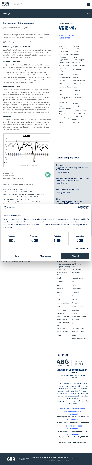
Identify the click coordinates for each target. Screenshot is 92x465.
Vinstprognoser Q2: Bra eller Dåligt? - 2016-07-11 (20, 197)
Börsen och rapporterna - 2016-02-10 (16, 261)
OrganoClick (76, 289)
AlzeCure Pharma (65, 49)
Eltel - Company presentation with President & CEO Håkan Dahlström (69, 203)
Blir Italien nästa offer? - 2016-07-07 (16, 199)
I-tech (76, 52)
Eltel (60, 83)
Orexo (75, 74)
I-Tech (74, 267)
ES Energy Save (64, 98)
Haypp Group (63, 114)
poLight (74, 299)
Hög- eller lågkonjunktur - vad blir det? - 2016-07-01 (21, 202)
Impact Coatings (64, 118)
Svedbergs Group (79, 110)
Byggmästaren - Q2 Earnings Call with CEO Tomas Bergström (72, 169)
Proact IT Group (79, 80)
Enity (60, 91)
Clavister (60, 289)
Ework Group (61, 310)
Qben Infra (77, 83)
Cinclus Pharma (64, 65)
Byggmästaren (64, 60)
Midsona (77, 62)
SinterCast (77, 91)
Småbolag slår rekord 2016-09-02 (15, 189)
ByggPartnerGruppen (66, 62)
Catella (59, 278)
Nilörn (74, 281)
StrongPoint (77, 106)
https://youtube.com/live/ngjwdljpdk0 (73, 432)
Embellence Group (65, 87)
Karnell (76, 54)
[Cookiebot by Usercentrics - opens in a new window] (79, 207)
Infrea (61, 122)
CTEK (61, 74)
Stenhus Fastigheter (79, 316)
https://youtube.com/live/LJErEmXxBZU (73, 422)
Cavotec (59, 281)
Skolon (75, 94)
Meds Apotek (76, 272)
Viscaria (74, 335)
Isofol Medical (78, 49)
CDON (59, 285)
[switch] (35, 240)
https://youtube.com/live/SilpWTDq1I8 (72, 437)
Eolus (60, 94)
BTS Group (63, 57)
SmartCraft (77, 98)
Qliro (75, 87)
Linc (75, 57)
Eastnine (62, 80)
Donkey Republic (64, 77)
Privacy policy (76, 459)
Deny (17, 256)
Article (27, 28)
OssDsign (75, 292)
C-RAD (59, 275)
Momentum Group (79, 65)
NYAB (74, 285)
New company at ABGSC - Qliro (68, 190)
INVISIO (74, 261)
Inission (76, 46)
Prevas (75, 77)
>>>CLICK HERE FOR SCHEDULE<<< (72, 442)
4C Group (76, 122)
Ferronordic (63, 102)
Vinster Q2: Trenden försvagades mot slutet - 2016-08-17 (23, 194)
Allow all (75, 256)
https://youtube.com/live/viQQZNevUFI (73, 417)
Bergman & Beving (63, 267)
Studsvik (75, 324)
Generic (61, 106)
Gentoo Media (62, 319)
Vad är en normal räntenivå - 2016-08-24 (17, 192)
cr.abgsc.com (69, 393)
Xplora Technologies (79, 339)
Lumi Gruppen (79, 60)
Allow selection (46, 256)
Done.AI (59, 292)
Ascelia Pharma (64, 52)
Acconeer (62, 46)
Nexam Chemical (77, 278)
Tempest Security (79, 114)
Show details (80, 249)
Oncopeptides (78, 70)
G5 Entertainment (63, 316)
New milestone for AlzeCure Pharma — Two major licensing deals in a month (72, 179)
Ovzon (74, 296)
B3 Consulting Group (66, 54)
